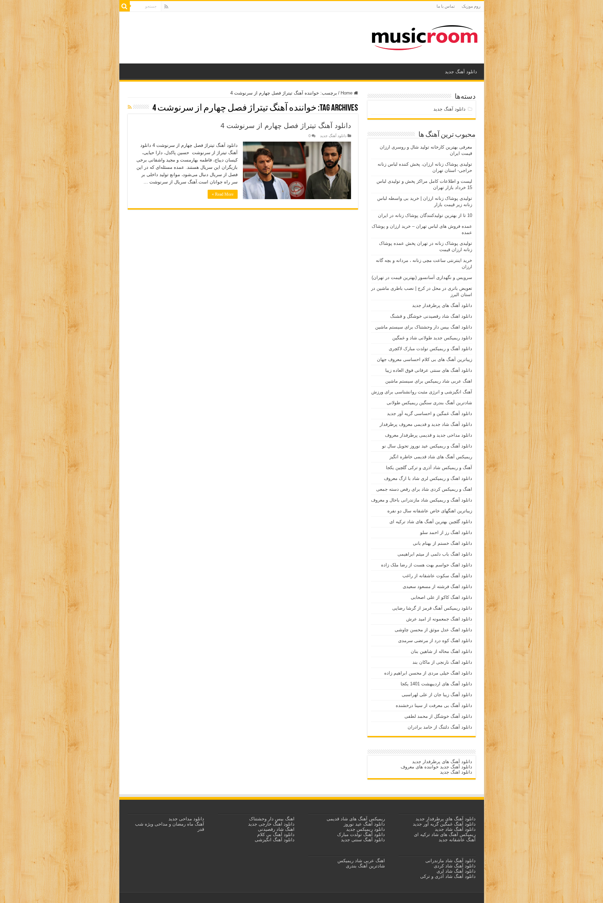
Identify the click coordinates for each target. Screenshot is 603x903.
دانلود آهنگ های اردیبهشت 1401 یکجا (436, 683)
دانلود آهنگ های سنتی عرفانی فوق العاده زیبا (428, 370)
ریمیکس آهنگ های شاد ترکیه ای (444, 834)
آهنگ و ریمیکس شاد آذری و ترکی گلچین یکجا (429, 467)
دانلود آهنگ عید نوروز (363, 824)
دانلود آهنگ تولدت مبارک (361, 834)
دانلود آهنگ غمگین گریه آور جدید (444, 824)
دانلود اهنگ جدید (456, 772)
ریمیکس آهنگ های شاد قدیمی (355, 818)
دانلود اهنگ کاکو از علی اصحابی (441, 597)
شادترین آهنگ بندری (365, 865)
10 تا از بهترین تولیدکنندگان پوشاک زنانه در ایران (425, 215)
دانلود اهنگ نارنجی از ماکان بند (442, 662)
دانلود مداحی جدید (186, 818)
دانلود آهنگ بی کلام (276, 834)
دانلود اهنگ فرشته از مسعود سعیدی (437, 586)
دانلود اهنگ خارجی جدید (271, 824)
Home (347, 93)
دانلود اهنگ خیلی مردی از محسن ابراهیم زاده (428, 673)
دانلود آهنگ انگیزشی (275, 839)
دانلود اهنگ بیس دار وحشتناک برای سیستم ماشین (423, 327)
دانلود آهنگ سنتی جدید (363, 839)
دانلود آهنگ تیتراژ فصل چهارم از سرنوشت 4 (286, 125)
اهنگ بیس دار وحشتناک (271, 818)
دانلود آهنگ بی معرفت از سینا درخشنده (434, 705)
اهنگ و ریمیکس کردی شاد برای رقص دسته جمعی (424, 489)
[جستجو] (124, 6)
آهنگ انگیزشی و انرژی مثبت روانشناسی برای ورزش (421, 391)
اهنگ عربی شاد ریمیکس (361, 860)
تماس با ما (446, 6)
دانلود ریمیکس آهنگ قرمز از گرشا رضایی (432, 608)
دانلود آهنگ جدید (461, 71)
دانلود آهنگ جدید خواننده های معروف (435, 766)
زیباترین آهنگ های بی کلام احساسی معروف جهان (424, 359)
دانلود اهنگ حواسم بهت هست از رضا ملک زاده (426, 564)
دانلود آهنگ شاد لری (456, 871)
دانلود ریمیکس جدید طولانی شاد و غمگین (432, 337)
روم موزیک (471, 6)
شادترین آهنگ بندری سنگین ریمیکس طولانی (429, 402)
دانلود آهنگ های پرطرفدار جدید (442, 305)
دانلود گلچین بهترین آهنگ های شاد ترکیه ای (430, 521)
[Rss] (166, 6)
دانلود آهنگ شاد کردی (455, 865)
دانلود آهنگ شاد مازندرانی (450, 860)
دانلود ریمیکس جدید (365, 829)
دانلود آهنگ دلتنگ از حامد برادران (440, 727)
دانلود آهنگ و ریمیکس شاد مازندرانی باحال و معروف (421, 500)
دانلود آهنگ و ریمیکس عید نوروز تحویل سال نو (427, 446)
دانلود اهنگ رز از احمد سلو (446, 532)
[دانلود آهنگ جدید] (425, 36)
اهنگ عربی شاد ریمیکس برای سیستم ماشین (428, 381)
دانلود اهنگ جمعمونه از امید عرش (439, 619)
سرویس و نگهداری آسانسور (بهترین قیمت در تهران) (422, 277)
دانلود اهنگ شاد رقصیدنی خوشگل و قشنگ (431, 316)
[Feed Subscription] (130, 107)
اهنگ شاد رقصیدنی (275, 829)
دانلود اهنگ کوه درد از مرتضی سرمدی (435, 640)
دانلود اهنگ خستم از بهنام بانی (442, 543)
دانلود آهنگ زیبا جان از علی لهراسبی (437, 694)
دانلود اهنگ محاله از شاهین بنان (441, 651)
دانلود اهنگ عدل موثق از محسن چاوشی (433, 629)
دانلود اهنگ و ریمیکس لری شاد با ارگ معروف (428, 478)
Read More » (222, 194)
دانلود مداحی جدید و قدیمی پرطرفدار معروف (428, 435)
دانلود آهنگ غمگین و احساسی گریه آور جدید (429, 413)
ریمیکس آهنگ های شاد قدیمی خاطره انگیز (430, 456)
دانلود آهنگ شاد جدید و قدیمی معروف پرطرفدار (426, 424)
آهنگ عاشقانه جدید (457, 839)
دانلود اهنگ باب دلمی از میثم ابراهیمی (434, 554)
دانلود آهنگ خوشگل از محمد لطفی (438, 716)
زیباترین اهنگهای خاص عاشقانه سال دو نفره (429, 510)
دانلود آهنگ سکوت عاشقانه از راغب (437, 575)
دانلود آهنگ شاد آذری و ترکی (448, 876)
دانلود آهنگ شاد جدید (455, 829)
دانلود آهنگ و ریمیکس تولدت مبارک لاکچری (430, 348)
